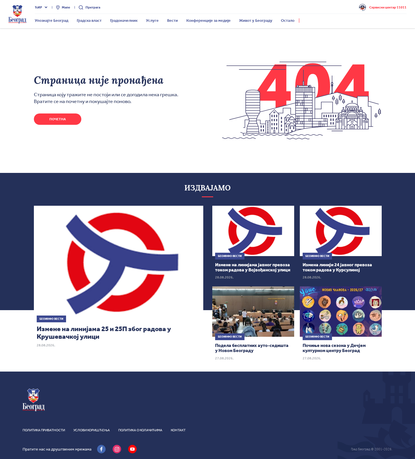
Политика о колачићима (140, 430)
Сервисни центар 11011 (388, 7)
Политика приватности (44, 430)
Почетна (57, 119)
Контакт (178, 430)
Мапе (66, 7)
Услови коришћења (91, 430)
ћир (38, 7)
